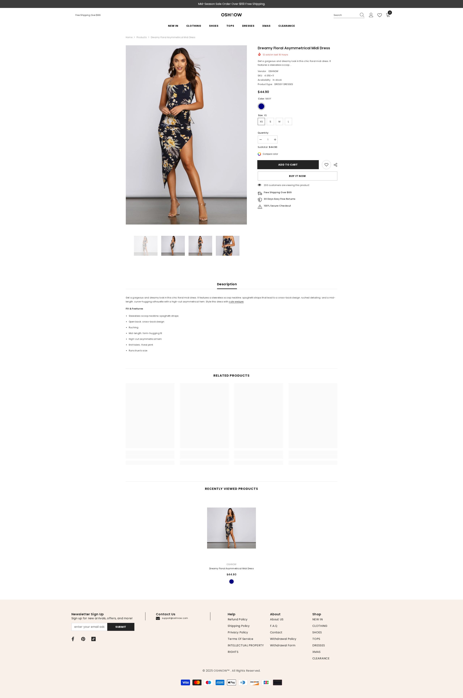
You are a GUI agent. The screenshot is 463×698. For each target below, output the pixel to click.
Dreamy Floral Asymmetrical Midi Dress (231, 568)
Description (227, 284)
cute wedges (236, 301)
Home (129, 37)
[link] (326, 164)
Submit (120, 627)
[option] (186, 135)
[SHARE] (334, 165)
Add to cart (288, 164)
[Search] (349, 15)
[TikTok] (93, 639)
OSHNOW (273, 71)
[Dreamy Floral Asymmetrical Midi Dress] (231, 528)
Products (142, 37)
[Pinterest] (83, 639)
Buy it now (297, 176)
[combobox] (346, 15)
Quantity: (263, 132)
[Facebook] (73, 639)
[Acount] (371, 15)
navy (231, 581)
